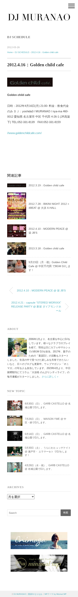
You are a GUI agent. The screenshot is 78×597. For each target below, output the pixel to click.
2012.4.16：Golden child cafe (44, 52)
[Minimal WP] (39, 556)
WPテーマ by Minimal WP (55, 594)
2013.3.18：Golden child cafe (46, 248)
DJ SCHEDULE (18, 37)
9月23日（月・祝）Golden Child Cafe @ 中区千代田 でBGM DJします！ (49, 266)
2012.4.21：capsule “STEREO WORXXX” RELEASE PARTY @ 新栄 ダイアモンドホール (36, 306)
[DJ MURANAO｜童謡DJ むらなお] (39, 16)
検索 (65, 512)
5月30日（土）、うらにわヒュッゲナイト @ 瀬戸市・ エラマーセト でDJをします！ (48, 451)
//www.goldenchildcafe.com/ (24, 133)
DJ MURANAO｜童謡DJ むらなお (28, 594)
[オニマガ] (39, 534)
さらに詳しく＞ (50, 376)
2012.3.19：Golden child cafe (46, 185)
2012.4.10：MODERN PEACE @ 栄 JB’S (41, 290)
